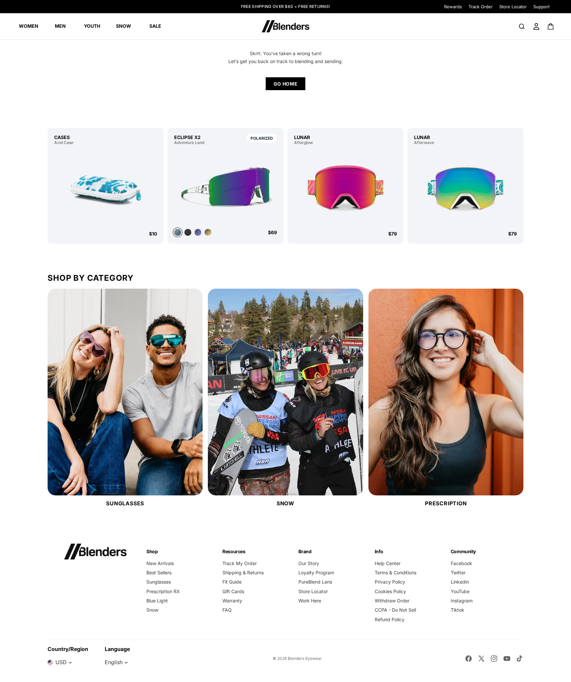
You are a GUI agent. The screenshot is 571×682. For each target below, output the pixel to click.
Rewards (453, 6)
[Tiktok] (519, 659)
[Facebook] (469, 659)
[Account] (536, 26)
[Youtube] (507, 659)
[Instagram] (494, 659)
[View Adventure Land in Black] (187, 232)
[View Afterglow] (345, 188)
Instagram (462, 600)
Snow (152, 610)
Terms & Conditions (395, 572)
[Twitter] (481, 659)
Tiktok (457, 610)
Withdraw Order (392, 600)
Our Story (308, 563)
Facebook (461, 563)
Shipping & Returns (243, 572)
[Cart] (551, 26)
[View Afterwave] (465, 188)
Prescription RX (163, 591)
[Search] (521, 26)
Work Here (309, 600)
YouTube (460, 591)
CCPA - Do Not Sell (395, 610)
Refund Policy (389, 619)
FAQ (227, 610)
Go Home (286, 84)
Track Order (481, 6)
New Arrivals (160, 563)
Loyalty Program (316, 572)
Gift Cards (233, 591)
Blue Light (157, 600)
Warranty (232, 600)
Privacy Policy (390, 582)
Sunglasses (158, 582)
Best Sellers (158, 572)
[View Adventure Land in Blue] (198, 232)
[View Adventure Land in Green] (225, 186)
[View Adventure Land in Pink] (208, 232)
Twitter (458, 572)
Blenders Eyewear (305, 658)
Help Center (387, 563)
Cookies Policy (390, 591)
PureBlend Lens (315, 582)
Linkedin (460, 582)
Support (541, 6)
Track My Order (239, 563)
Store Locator (513, 6)
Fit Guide (232, 582)
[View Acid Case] (105, 188)
